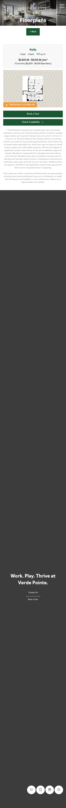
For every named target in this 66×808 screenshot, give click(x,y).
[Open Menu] (62, 6)
